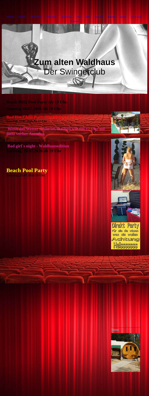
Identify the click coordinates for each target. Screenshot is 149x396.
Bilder (88, 17)
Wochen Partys (66, 17)
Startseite (10, 17)
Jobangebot (111, 17)
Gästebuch (22, 17)
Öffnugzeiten (51, 17)
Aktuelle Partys (36, 17)
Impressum (75, 21)
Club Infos (99, 17)
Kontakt (123, 17)
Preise (79, 17)
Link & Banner (136, 17)
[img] (74, 59)
